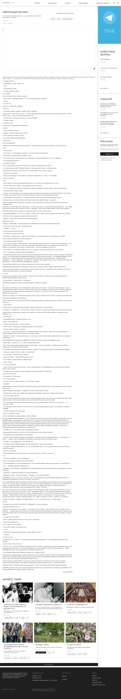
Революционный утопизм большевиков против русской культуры (16, 646)
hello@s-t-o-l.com (36, 675)
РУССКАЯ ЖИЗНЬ (52, 3)
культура (53, 18)
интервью (22, 617)
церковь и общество (9, 617)
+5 (53, 652)
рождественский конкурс (67, 18)
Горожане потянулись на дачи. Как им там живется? (48, 647)
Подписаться (109, 154)
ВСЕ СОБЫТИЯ (104, 133)
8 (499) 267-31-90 (36, 678)
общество (49, 613)
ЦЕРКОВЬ (37, 3)
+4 (29, 657)
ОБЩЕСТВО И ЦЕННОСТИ (102, 3)
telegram (64, 676)
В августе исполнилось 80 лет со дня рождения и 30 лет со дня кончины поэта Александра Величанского (49, 607)
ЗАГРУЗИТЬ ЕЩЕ (49, 664)
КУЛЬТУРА (67, 3)
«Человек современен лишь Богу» (48, 604)
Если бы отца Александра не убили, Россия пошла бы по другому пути (15, 606)
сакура (85, 654)
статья (58, 18)
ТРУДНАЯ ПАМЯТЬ (83, 3)
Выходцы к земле (42, 645)
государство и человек (40, 652)
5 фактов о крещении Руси (77, 604)
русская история (23, 657)
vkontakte (64, 679)
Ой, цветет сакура (74, 645)
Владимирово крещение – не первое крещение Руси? (81, 607)
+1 (27, 617)
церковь (85, 612)
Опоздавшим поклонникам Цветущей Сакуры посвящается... (78, 648)
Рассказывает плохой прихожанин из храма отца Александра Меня (16, 611)
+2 (54, 613)
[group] (109, 63)
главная (4, 23)
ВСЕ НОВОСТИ (104, 88)
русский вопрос (8, 657)
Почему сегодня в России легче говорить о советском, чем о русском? (15, 651)
